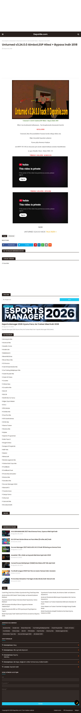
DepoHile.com (40, 34)
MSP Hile (5, 450)
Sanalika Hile (7, 481)
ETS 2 (4, 405)
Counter (5, 381)
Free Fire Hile (7, 415)
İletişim (77, 710)
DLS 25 (5, 391)
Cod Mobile (6, 631)
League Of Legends (9, 446)
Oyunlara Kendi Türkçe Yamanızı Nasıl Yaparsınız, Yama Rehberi (19, 601)
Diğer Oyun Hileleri (9, 401)
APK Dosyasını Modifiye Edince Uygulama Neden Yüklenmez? (17, 605)
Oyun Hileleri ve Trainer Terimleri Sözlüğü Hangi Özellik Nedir (58, 607)
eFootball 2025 (7, 505)
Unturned (12, 41)
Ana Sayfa (5, 41)
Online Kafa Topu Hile (9, 463)
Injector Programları (9, 436)
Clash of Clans (7, 377)
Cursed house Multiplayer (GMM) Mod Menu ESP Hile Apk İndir (33, 563)
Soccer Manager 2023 (24, 634)
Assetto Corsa (7, 346)
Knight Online (7, 443)
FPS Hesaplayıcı (68, 710)
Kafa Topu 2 (6, 439)
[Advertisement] (40, 16)
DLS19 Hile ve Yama (9, 398)
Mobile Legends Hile (9, 460)
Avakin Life (6, 349)
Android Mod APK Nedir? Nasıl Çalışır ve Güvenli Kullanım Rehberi (20, 596)
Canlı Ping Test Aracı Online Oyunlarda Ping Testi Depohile (20, 593)
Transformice (7, 491)
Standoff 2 (6, 488)
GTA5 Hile (6, 422)
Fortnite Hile (6, 412)
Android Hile (7, 343)
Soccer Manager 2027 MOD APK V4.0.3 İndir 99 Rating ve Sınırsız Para (36, 547)
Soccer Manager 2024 (10, 484)
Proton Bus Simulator (9, 474)
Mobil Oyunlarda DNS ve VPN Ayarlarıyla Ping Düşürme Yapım (19, 610)
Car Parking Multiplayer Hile (11, 370)
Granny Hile (6, 429)
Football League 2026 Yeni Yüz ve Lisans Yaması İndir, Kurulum (33, 571)
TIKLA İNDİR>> (51, 232)
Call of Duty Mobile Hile (10, 367)
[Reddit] (50, 244)
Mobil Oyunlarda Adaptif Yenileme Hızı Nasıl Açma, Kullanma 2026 (57, 612)
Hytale (5, 432)
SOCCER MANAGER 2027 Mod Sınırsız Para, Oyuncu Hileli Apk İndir (34, 531)
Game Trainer (7, 425)
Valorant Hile (7, 501)
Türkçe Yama (7, 494)
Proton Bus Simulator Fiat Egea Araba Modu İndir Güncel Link (33, 579)
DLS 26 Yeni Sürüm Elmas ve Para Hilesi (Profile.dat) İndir (31, 539)
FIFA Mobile (6, 408)
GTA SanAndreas (8, 418)
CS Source (6, 363)
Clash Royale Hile (8, 374)
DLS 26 (5, 394)
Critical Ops (6, 384)
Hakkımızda (57, 710)
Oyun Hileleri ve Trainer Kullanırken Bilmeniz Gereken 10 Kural (58, 603)
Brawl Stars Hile (8, 360)
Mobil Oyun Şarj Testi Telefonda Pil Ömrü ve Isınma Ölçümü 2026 (20, 615)
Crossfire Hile (7, 387)
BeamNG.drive (7, 356)
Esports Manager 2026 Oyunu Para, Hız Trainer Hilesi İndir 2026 (30, 324)
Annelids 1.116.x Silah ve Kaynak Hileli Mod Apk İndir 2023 (31, 555)
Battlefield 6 (6, 353)
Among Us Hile (7, 339)
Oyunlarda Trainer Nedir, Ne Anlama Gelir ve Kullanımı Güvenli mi (58, 593)
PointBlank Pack (8, 470)
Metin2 (5, 453)
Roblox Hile (6, 477)
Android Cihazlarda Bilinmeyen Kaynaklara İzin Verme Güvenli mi (58, 598)
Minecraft (6, 456)
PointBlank (6, 467)
